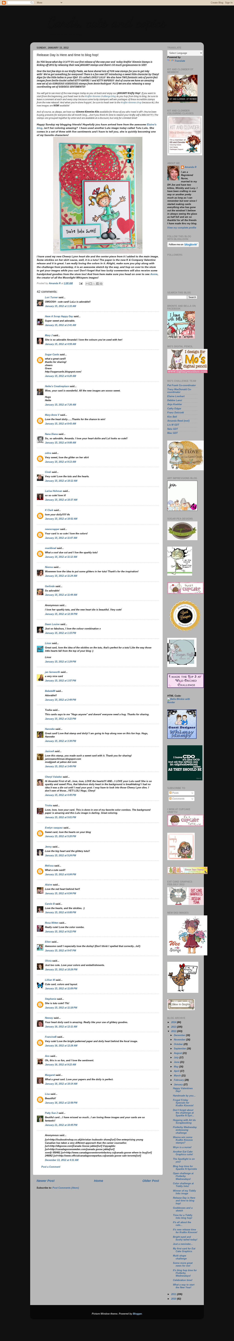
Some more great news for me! (183, 1264)
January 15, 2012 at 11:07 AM (61, 538)
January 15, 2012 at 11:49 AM (61, 595)
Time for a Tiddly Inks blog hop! (182, 1216)
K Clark (49, 510)
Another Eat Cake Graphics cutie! (183, 1153)
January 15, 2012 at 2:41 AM (60, 325)
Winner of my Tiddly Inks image (184, 1192)
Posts (175, 793)
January (179, 1084)
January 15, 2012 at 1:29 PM (60, 661)
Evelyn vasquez (54, 828)
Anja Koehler (174, 404)
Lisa (47, 1094)
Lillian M (50, 980)
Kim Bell (172, 417)
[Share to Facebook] (97, 283)
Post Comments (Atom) (65, 1188)
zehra (48, 453)
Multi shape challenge (180, 1257)
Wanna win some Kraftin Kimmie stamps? (183, 1140)
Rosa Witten (51, 923)
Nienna (49, 567)
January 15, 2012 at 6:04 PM (60, 874)
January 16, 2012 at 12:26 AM (61, 1045)
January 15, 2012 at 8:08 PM (60, 912)
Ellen (48, 942)
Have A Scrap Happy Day (59, 316)
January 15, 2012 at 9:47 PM (60, 950)
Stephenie (50, 999)
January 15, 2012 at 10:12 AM (61, 481)
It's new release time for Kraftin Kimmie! (185, 1231)
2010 (174, 1299)
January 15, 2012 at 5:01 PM (60, 817)
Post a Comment (50, 1167)
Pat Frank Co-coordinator (181, 385)
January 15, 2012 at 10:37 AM (61, 500)
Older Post (150, 1181)
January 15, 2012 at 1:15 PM (60, 633)
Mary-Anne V (52, 415)
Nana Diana (51, 434)
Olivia (48, 961)
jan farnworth (52, 672)
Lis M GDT (173, 425)
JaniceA (49, 751)
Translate (180, 61)
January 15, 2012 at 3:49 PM (60, 766)
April (177, 1071)
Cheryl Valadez (53, 777)
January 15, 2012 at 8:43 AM (60, 423)
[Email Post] (80, 283)
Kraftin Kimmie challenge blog (100, 96)
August (178, 1053)
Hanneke (50, 729)
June (177, 1062)
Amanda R (190, 167)
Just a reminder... (183, 1244)
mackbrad (50, 548)
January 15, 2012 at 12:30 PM (61, 614)
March (178, 1075)
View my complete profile (181, 227)
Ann (47, 1056)
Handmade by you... (184, 1095)
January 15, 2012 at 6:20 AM (60, 376)
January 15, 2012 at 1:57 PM (60, 680)
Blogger (137, 1314)
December (180, 1035)
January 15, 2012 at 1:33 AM (60, 306)
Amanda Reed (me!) (178, 421)
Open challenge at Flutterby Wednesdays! (183, 1176)
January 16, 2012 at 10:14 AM (61, 1084)
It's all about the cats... (182, 1223)
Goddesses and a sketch (183, 1209)
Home (98, 1181)
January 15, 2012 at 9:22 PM (60, 931)
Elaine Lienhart (175, 396)
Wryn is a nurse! (182, 1147)
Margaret (50, 1075)
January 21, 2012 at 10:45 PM (61, 1125)
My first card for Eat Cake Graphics (184, 1250)
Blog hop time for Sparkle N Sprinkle (185, 1167)
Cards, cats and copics (106, 22)
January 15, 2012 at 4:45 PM (60, 795)
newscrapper (52, 529)
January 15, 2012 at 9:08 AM (60, 442)
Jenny (48, 847)
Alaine (48, 884)
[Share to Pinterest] (101, 283)
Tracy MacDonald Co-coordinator (179, 390)
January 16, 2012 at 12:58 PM (61, 1103)
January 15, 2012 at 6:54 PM (60, 893)
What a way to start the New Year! (183, 1286)
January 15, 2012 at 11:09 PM (61, 988)
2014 (174, 1022)
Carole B (50, 904)
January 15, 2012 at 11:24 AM (61, 576)
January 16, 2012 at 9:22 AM (60, 1064)
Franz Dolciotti (175, 412)
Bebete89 (50, 691)
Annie (154, 274)
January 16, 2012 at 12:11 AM (61, 1026)
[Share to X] (94, 283)
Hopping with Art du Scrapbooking (184, 1121)
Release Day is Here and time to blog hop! (184, 1201)
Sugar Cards (52, 354)
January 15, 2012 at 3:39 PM (60, 741)
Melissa (49, 865)
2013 (174, 1027)
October (179, 1044)
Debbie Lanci (174, 400)
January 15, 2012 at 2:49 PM (60, 700)
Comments (177, 799)
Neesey (49, 1018)
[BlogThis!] (91, 283)
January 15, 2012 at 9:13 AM (60, 462)
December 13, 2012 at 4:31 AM (61, 1160)
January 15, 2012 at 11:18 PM (61, 1007)
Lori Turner (51, 297)
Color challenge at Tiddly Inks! (183, 1185)
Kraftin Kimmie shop (131, 102)
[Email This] (87, 283)
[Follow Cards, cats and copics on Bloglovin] (183, 246)
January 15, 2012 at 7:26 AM (60, 405)
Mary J (48, 335)
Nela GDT (172, 429)
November (180, 1039)
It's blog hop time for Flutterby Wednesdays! (185, 1273)
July (176, 1057)
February (179, 1080)
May (176, 1066)
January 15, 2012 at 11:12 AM (61, 557)
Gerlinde (50, 586)
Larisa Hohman (53, 491)
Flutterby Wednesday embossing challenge (185, 1130)
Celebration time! (182, 1280)
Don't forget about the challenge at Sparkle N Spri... (183, 1113)
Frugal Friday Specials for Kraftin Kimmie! (183, 1103)
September (180, 1048)
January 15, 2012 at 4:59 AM (60, 344)
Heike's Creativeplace (57, 386)
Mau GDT (172, 433)
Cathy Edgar (174, 408)
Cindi (48, 472)
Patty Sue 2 (51, 1113)
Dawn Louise (52, 624)
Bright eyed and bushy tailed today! (185, 1238)
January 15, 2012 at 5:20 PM (60, 836)
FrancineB (50, 1037)
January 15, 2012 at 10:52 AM (61, 519)
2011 (174, 1294)
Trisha (48, 805)
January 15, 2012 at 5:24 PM (60, 855)
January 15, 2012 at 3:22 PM (60, 719)
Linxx (48, 643)
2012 (174, 1031)
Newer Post (45, 1181)
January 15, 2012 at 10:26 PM (61, 969)
